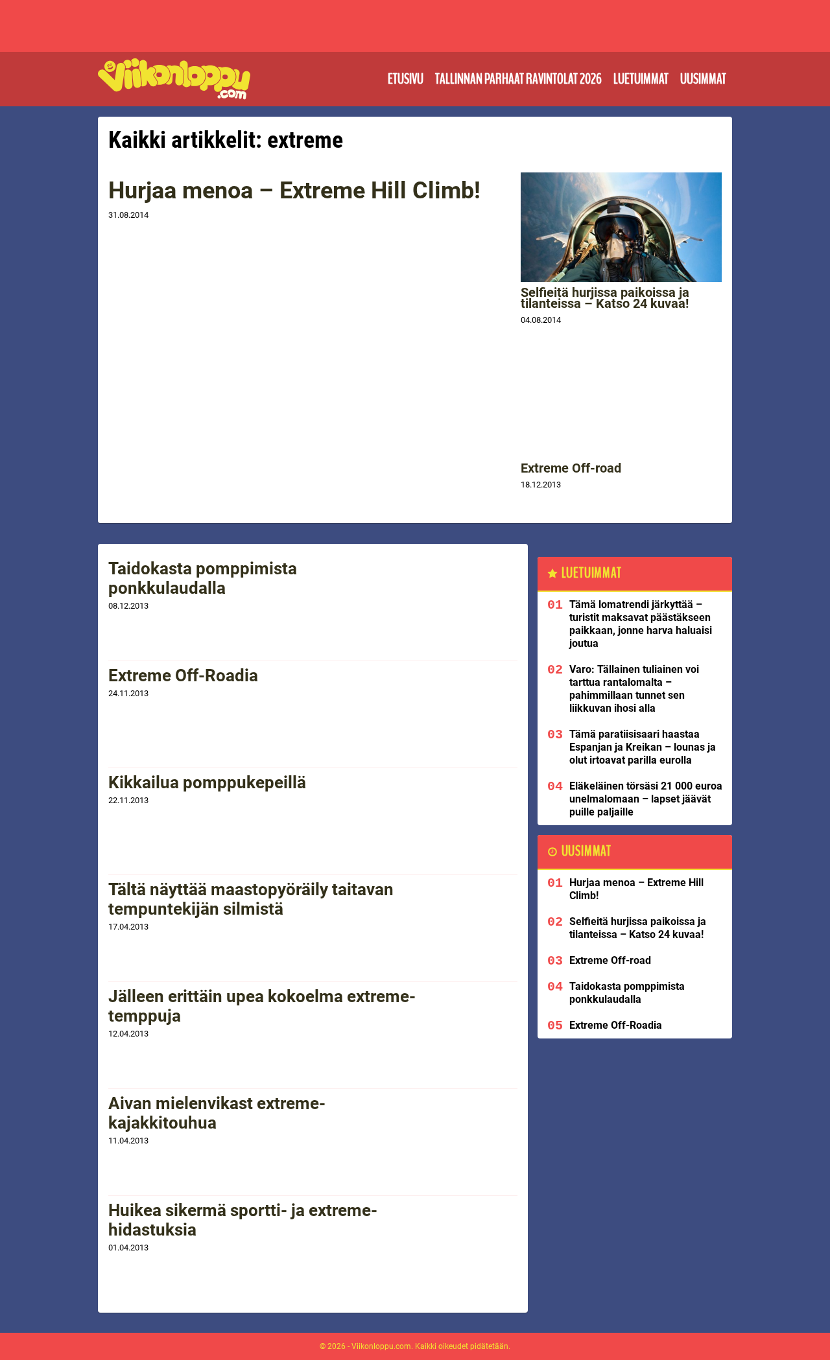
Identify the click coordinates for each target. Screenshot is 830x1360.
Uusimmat (703, 79)
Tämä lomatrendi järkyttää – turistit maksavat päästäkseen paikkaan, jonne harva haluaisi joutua (640, 624)
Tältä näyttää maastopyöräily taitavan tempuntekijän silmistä (251, 899)
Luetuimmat (641, 79)
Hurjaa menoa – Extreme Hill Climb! (294, 190)
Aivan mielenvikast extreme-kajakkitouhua (217, 1113)
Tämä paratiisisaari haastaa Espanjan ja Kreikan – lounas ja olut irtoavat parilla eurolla (642, 747)
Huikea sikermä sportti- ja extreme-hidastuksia (242, 1220)
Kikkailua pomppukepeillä (207, 782)
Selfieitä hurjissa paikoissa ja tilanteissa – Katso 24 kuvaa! (605, 298)
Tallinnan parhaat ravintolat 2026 (518, 79)
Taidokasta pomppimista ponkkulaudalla (202, 578)
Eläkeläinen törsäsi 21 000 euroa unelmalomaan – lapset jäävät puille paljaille (645, 799)
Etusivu (405, 79)
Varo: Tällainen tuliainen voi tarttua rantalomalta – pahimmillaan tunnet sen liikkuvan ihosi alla (634, 688)
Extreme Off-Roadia (183, 675)
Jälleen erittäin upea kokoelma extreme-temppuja (262, 1006)
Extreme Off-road (571, 468)
